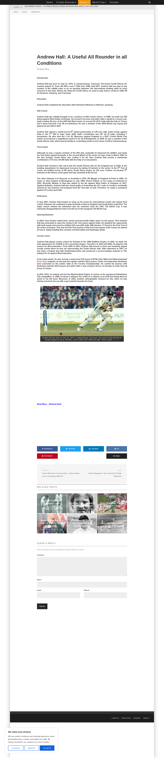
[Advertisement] (82, 32)
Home (49, 2)
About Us (146, 718)
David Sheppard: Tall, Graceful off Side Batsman (105, 473)
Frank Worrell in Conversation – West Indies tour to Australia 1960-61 (60, 473)
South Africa (44, 69)
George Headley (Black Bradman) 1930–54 (44, 7)
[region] (31, 740)
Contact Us (115, 718)
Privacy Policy (126, 718)
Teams (83, 2)
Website (86, 590)
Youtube (114, 2)
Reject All (31, 748)
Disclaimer (137, 718)
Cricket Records (65, 2)
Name (39, 580)
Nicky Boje (42, 261)
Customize (16, 748)
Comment (41, 555)
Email (39, 590)
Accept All (47, 748)
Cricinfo (116, 340)
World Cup (98, 2)
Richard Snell (55, 404)
